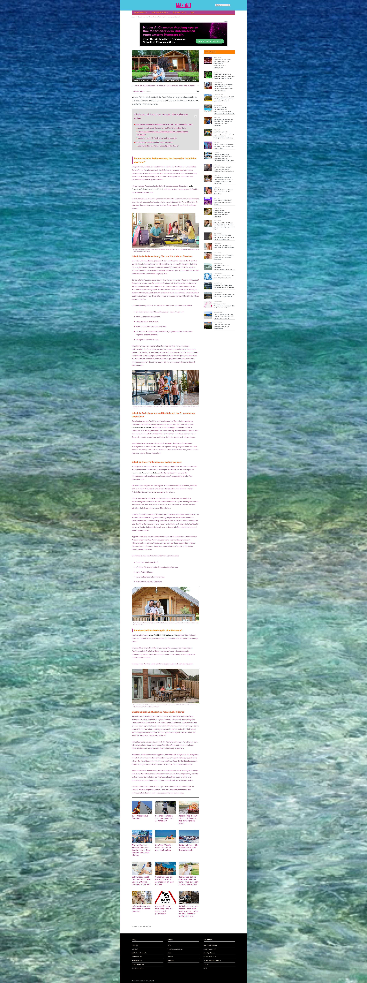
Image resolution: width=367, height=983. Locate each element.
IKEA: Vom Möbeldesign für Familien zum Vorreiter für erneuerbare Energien (224, 316)
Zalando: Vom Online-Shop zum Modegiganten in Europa (224, 286)
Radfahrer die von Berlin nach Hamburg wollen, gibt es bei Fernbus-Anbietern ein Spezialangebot (188, 911)
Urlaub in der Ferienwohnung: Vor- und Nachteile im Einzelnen (162, 128)
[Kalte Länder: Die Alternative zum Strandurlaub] (189, 836)
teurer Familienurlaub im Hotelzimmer (163, 635)
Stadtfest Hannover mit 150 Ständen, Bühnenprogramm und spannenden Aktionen (224, 99)
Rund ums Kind (178, 12)
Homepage (135, 945)
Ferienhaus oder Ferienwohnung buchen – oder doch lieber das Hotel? (164, 124)
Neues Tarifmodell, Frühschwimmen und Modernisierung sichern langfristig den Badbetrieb (224, 110)
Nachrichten (171, 960)
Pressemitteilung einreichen (175, 949)
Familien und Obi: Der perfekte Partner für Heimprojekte (222, 326)
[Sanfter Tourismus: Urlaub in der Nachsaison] (165, 836)
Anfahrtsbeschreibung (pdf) (139, 953)
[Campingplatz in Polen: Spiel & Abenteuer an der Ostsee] (165, 868)
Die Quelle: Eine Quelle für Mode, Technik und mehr (224, 276)
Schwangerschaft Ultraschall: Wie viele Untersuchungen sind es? (141, 880)
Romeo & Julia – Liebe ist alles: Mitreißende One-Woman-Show (223, 192)
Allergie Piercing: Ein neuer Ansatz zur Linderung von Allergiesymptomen (224, 237)
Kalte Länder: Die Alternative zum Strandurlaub (188, 847)
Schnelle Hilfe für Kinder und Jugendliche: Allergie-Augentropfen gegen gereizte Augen (224, 226)
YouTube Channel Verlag (210, 957)
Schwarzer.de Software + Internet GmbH (143, 981)
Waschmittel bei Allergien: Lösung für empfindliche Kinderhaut (224, 257)
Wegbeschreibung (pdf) (138, 964)
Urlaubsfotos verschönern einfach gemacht (141, 908)
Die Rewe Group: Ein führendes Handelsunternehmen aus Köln (224, 267)
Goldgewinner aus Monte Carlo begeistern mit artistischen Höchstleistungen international (222, 63)
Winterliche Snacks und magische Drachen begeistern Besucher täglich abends (224, 76)
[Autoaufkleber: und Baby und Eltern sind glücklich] (165, 897)
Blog (192, 12)
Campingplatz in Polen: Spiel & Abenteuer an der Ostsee (164, 880)
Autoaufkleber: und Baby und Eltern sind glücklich (164, 910)
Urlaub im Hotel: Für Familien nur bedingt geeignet (157, 138)
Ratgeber (170, 957)
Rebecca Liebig (138, 91)
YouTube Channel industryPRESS (212, 960)
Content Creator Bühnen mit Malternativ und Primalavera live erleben (224, 146)
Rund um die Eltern (159, 12)
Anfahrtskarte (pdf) (137, 960)
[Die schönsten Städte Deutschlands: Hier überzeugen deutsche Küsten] (142, 836)
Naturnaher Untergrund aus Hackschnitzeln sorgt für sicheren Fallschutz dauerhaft (223, 122)
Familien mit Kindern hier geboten (145, 473)
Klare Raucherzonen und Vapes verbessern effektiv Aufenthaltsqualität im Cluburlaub (223, 180)
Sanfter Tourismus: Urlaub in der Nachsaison (164, 847)
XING (205, 968)
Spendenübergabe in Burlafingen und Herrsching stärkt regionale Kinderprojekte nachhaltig (224, 135)
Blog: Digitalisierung (209, 953)
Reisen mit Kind (139, 12)
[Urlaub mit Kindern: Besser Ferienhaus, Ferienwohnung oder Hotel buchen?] (165, 66)
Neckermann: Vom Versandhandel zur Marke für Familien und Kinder (224, 306)
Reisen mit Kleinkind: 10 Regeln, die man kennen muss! (188, 819)
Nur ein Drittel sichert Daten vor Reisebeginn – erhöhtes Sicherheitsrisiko (224, 169)
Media (169, 945)
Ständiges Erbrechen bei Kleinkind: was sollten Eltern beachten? (188, 880)
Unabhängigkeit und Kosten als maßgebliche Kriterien (158, 146)
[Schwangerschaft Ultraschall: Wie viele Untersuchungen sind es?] (142, 868)
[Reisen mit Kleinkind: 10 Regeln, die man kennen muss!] (189, 807)
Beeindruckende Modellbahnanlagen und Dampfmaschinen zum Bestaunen (222, 213)
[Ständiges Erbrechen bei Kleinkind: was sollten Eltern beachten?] (189, 868)
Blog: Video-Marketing (210, 949)
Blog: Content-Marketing (210, 945)
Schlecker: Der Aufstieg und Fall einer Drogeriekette (224, 295)
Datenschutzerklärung (137, 968)
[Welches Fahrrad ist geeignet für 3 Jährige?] (165, 807)
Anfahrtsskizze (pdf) (137, 957)
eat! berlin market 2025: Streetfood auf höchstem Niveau (223, 202)
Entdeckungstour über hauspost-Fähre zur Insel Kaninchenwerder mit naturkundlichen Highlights (224, 157)
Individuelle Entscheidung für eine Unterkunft (154, 142)
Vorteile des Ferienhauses (141, 427)
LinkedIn (206, 964)
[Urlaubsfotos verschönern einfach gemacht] (142, 897)
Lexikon (170, 953)
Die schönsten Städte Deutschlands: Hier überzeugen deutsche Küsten (141, 850)
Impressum (135, 949)
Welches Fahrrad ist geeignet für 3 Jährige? (164, 818)
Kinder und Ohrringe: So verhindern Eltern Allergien (224, 246)
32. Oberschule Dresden (140, 817)
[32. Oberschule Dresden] (142, 807)
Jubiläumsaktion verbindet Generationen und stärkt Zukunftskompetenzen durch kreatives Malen (223, 87)
